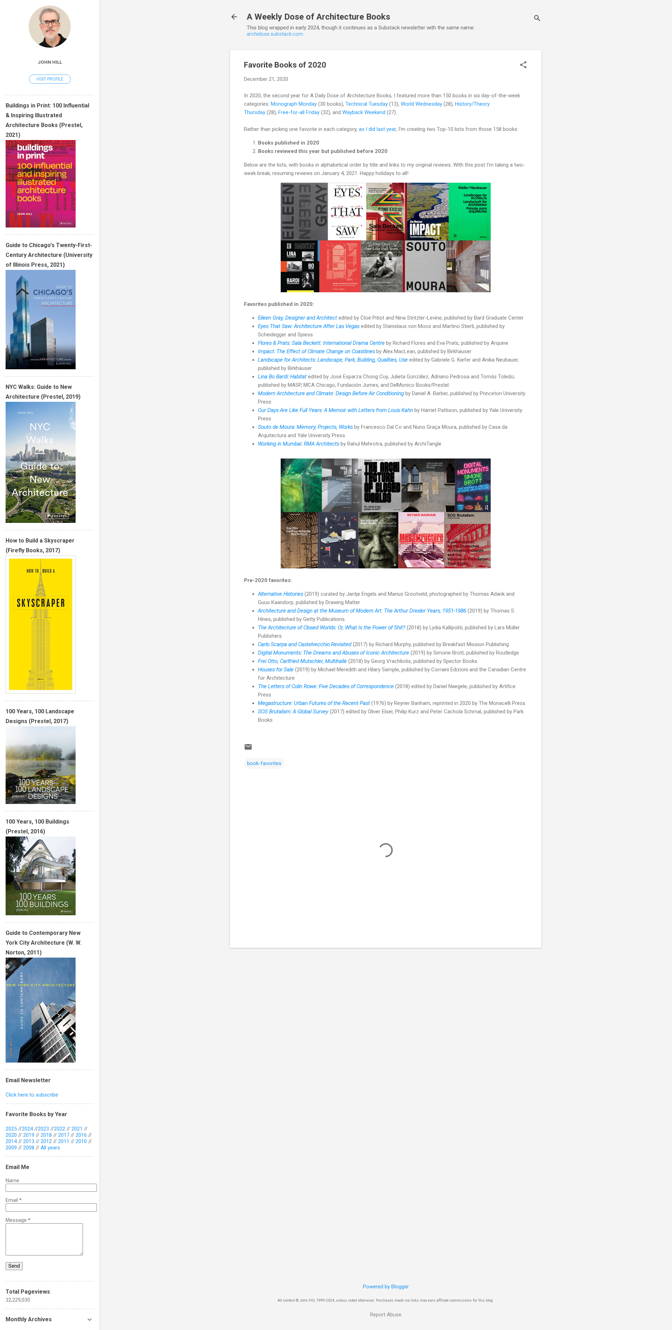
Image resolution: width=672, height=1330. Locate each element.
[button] (523, 65)
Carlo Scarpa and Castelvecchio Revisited (304, 644)
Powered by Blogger (386, 1286)
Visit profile (49, 79)
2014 (11, 1141)
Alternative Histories (280, 594)
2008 (28, 1147)
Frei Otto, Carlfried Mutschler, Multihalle (302, 661)
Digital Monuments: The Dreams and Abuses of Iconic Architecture (333, 653)
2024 (27, 1129)
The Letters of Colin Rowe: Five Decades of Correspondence (326, 686)
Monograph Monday (294, 104)
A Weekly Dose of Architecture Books (318, 17)
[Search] (537, 19)
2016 (81, 1135)
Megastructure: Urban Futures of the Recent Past (314, 703)
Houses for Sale (276, 669)
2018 (46, 1135)
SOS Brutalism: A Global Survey (293, 711)
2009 (11, 1147)
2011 (63, 1141)
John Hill (50, 62)
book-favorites (264, 763)
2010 (81, 1141)
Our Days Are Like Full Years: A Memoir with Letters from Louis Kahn (335, 410)
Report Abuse (385, 1314)
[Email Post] (248, 749)
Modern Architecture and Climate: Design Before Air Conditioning (331, 393)
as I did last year (377, 129)
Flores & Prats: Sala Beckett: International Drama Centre (321, 343)
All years (50, 1147)
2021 (77, 1129)
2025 (11, 1129)
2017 (63, 1135)
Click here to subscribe (32, 1095)
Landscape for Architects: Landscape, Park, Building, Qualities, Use (333, 360)
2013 (28, 1141)
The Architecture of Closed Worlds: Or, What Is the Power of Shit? (331, 627)
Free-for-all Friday (299, 112)
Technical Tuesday (366, 104)
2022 (59, 1129)
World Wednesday (421, 104)
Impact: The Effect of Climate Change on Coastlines (316, 351)
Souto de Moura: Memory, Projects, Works (305, 427)
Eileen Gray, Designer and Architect (297, 318)
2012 (46, 1141)
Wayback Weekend (363, 112)
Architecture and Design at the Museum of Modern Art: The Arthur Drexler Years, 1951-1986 (362, 611)
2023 (43, 1129)
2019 (28, 1135)
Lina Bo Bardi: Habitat (282, 376)
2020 (11, 1135)
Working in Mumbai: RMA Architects (298, 444)
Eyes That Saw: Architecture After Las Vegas (308, 326)
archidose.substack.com (275, 34)
